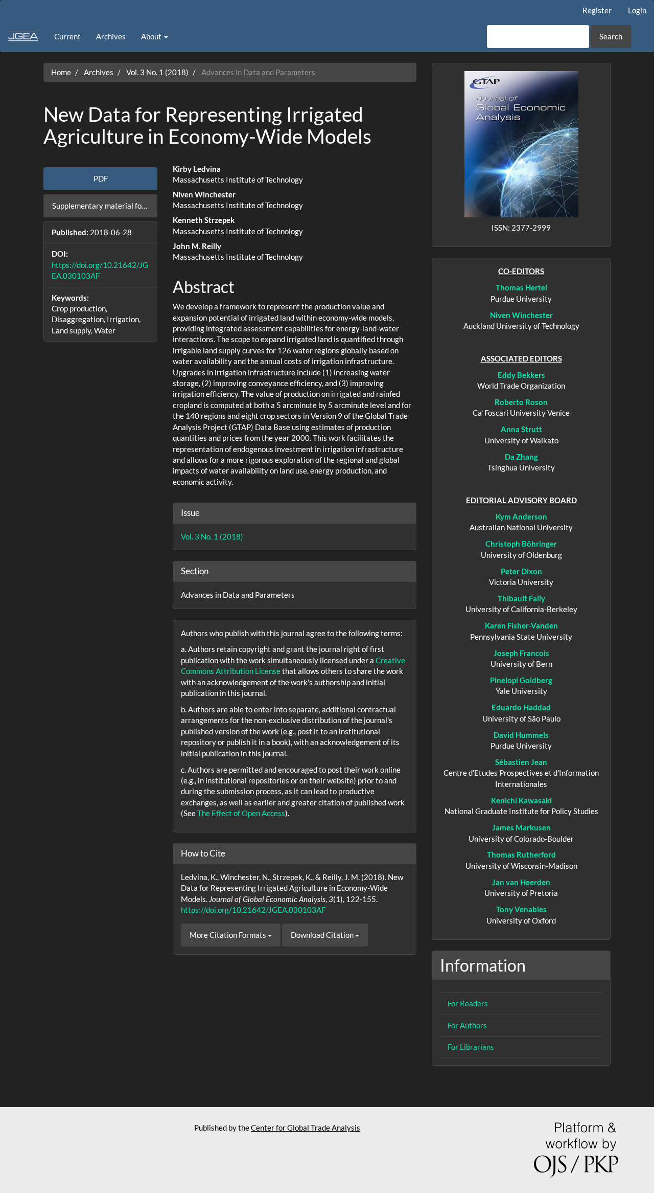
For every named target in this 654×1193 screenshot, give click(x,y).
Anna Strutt (521, 429)
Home (61, 72)
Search (610, 36)
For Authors (467, 1025)
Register (597, 10)
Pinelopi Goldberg (521, 680)
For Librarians (471, 1046)
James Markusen (521, 827)
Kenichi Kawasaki (521, 800)
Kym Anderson (521, 516)
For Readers (468, 1003)
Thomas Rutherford (521, 854)
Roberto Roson (521, 402)
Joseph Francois (521, 653)
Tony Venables (521, 909)
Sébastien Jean (521, 762)
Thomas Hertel (521, 287)
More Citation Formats (229, 934)
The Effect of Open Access (241, 813)
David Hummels (521, 734)
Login (637, 10)
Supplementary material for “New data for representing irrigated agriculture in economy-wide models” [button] (104, 205)
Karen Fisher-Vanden (521, 625)
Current (67, 36)
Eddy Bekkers (521, 374)
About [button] (152, 36)
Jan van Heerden (521, 882)
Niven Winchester (521, 315)
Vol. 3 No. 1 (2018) (157, 72)
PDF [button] (101, 178)
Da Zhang (521, 456)
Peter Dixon (521, 571)
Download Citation (323, 934)
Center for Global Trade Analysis (305, 1127)
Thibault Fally (521, 598)
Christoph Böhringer (521, 543)
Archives (111, 36)
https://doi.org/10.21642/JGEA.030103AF (253, 909)
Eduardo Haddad (521, 707)
